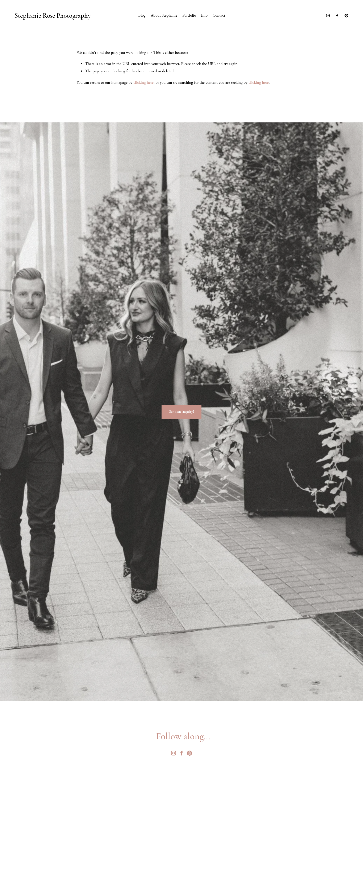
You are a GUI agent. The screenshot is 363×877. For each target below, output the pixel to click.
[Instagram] (328, 15)
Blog (142, 15)
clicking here (143, 82)
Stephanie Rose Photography (52, 15)
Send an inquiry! (181, 411)
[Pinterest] (346, 15)
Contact (219, 15)
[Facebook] (337, 15)
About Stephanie (164, 15)
